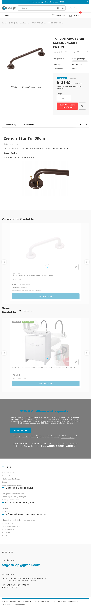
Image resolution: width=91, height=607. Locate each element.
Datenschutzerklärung (68, 438)
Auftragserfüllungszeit (10, 500)
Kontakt (5, 535)
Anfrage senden (20, 430)
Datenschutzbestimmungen (13, 485)
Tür (12, 23)
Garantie (5, 508)
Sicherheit (6, 476)
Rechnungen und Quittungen (14, 497)
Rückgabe (6, 511)
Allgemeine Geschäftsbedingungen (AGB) (18, 520)
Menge (59, 94)
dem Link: (55, 446)
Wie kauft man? (8, 473)
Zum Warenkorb (45, 296)
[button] (87, 2)
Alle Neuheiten (25, 311)
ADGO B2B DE (8, 523)
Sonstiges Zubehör (22, 23)
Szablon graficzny (13, 604)
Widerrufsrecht (8, 529)
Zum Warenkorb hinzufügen (67, 106)
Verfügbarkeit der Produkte (13, 494)
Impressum (6, 532)
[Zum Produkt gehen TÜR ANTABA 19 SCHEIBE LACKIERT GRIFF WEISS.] (46, 248)
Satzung (5, 482)
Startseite (5, 23)
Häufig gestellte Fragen (11, 479)
